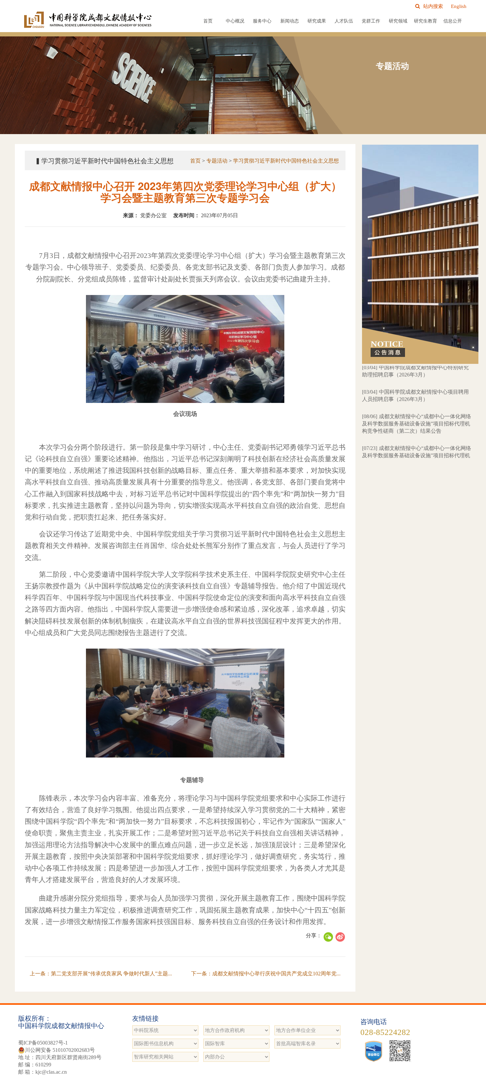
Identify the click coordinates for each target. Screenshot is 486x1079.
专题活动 (216, 161)
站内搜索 (433, 6)
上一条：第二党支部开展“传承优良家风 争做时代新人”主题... (101, 973)
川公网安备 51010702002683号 (60, 1050)
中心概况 (235, 21)
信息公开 (452, 21)
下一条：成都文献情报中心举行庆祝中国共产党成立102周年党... (266, 973)
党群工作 (371, 21)
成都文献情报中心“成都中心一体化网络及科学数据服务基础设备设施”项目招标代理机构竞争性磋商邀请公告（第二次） (416, 430)
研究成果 (316, 21)
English (458, 6)
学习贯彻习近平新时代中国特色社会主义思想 (286, 161)
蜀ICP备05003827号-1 (43, 1043)
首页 (208, 21)
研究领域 (398, 21)
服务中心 (262, 21)
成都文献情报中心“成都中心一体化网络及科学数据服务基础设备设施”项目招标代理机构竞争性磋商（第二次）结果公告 (416, 399)
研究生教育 (425, 21)
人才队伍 (344, 21)
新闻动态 (289, 21)
